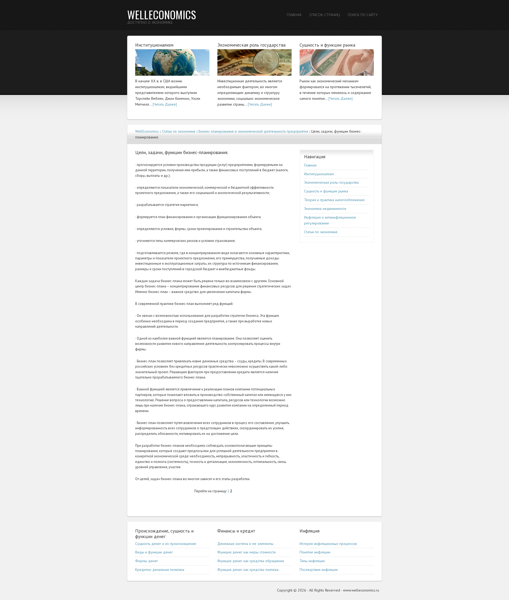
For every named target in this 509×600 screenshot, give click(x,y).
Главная (294, 14)
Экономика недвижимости (325, 208)
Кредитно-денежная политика (159, 569)
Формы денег (146, 560)
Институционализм (319, 174)
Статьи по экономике (178, 131)
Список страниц (324, 14)
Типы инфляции (312, 560)
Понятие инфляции (315, 552)
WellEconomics (161, 14)
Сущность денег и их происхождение (165, 543)
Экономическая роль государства (331, 182)
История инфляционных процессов (328, 543)
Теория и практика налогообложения (334, 199)
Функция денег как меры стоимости (246, 552)
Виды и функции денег (154, 552)
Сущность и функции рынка (326, 191)
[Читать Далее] (165, 104)
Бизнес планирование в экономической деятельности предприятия (253, 131)
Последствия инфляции (319, 569)
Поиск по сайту (363, 14)
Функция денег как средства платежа (248, 569)
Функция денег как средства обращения (250, 560)
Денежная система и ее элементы (245, 543)
